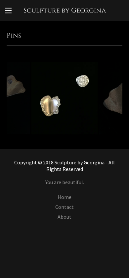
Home (64, 197)
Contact (64, 207)
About (64, 216)
